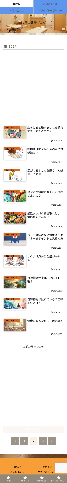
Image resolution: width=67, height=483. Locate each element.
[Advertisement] (33, 86)
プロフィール (49, 467)
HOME (17, 467)
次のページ (33, 429)
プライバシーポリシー (50, 472)
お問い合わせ (17, 472)
